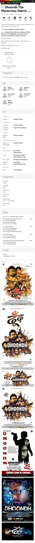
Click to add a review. (21, 77)
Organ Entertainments (20, 128)
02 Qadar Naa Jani (8, 226)
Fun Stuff (6, 250)
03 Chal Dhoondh (7, 234)
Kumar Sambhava (9, 29)
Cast (4, 83)
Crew (4, 112)
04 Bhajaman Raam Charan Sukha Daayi (13, 240)
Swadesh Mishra (18, 119)
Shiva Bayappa (17, 170)
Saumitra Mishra (19, 29)
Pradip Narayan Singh (19, 164)
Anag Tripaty (11, 94)
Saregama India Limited (20, 159)
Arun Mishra (27, 94)
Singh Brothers (17, 152)
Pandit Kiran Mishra (19, 155)
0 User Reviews (7, 73)
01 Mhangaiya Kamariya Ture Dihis (12, 219)
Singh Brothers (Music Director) (16, 35)
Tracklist (5, 212)
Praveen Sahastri (18, 135)
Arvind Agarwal (10, 101)
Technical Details (8, 177)
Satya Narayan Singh (19, 157)
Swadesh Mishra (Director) (12, 32)
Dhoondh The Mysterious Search (14, 9)
